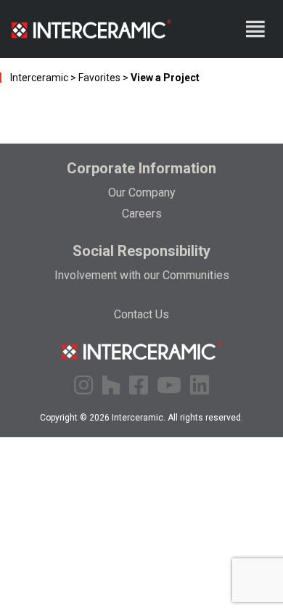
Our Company (142, 192)
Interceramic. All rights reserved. (177, 418)
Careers (142, 213)
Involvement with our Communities (141, 275)
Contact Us (141, 314)
